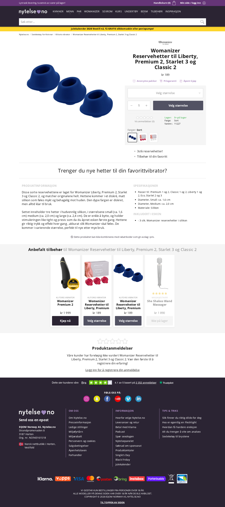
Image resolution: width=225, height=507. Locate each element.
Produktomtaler (124, 450)
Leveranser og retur (127, 422)
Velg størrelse (96, 321)
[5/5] (160, 294)
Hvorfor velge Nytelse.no (130, 417)
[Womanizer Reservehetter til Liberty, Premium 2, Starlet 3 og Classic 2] (96, 257)
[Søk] (202, 22)
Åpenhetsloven (78, 450)
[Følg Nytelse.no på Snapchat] (97, 401)
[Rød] (143, 137)
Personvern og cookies (82, 441)
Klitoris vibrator (65, 297)
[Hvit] (153, 137)
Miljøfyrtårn (76, 431)
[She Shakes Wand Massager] (159, 257)
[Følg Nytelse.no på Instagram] (86, 401)
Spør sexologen (124, 436)
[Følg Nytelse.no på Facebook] (107, 401)
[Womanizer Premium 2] (65, 257)
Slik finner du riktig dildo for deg (181, 417)
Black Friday (122, 459)
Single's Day (122, 455)
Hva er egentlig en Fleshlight (179, 422)
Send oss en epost (34, 419)
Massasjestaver (160, 297)
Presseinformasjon (80, 422)
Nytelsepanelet (124, 441)
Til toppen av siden (112, 502)
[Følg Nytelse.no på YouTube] (118, 401)
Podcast (120, 431)
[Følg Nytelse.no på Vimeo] (128, 401)
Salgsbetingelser (79, 445)
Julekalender (123, 464)
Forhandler (75, 455)
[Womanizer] (165, 46)
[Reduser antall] (131, 105)
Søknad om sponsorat (128, 445)
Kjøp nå (65, 321)
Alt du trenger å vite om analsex (181, 431)
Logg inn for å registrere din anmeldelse (112, 370)
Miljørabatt (75, 436)
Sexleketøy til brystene (175, 436)
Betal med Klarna (125, 427)
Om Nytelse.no (77, 417)
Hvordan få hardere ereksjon (179, 427)
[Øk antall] (146, 105)
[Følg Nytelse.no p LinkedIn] (138, 401)
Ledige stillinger (78, 427)
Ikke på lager (159, 321)
